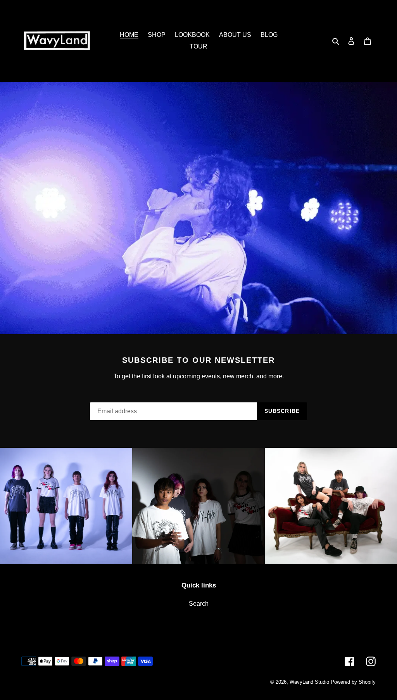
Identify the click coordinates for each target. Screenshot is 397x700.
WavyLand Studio (309, 682)
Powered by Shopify (353, 682)
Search (199, 603)
